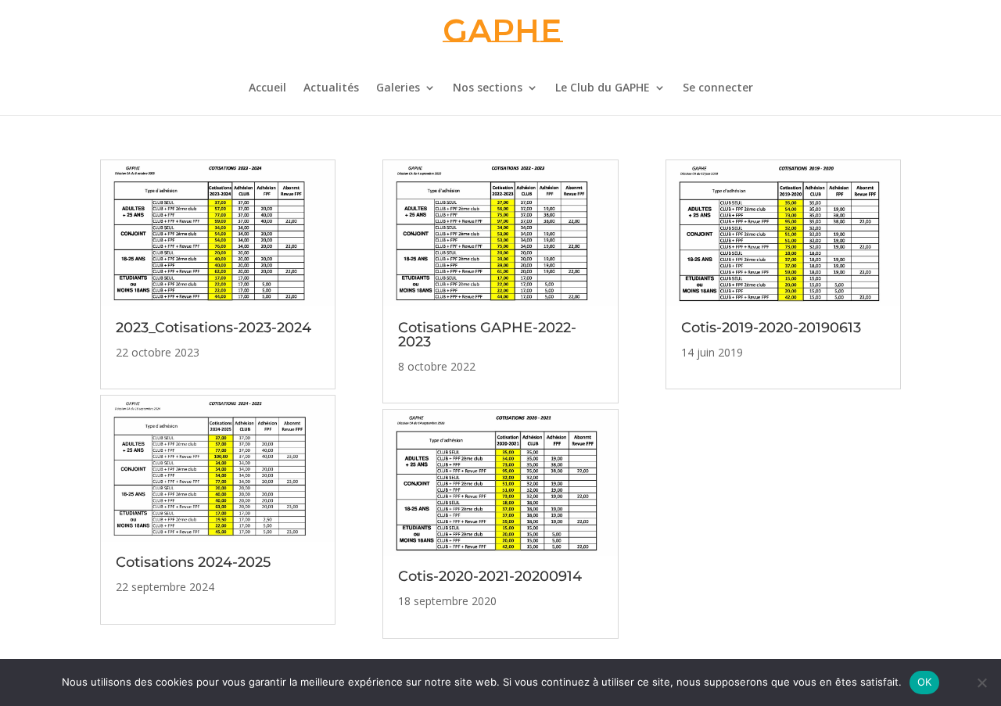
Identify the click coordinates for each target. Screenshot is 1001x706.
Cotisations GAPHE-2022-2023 (487, 334)
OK (924, 682)
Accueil (267, 88)
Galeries (398, 88)
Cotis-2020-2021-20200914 (490, 576)
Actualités (331, 88)
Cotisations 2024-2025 (193, 562)
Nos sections (487, 88)
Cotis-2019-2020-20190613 (771, 327)
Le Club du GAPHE (602, 88)
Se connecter (718, 88)
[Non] (981, 682)
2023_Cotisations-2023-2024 (213, 327)
